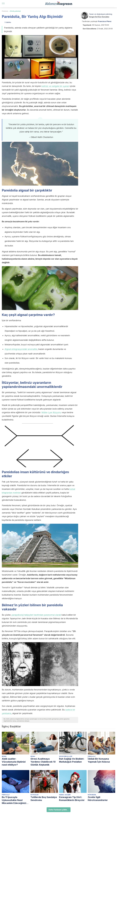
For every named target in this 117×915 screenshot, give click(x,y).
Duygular (34, 795)
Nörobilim (92, 795)
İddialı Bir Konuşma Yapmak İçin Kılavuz (99, 760)
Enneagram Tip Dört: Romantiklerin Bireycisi (71, 798)
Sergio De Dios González (99, 17)
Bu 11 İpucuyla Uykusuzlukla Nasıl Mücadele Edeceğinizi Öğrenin (14, 800)
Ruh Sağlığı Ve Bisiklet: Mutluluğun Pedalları (71, 760)
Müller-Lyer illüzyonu (51, 412)
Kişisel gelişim (64, 795)
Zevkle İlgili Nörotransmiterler (98, 798)
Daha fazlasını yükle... (59, 810)
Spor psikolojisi (65, 756)
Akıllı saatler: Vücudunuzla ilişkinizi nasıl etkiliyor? (14, 761)
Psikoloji (5, 11)
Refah (4, 756)
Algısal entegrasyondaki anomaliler (21, 349)
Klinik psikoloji (15, 11)
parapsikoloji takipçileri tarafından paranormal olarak (36, 615)
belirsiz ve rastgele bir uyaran (55, 86)
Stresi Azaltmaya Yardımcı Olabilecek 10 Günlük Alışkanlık (43, 761)
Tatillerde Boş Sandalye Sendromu (44, 798)
